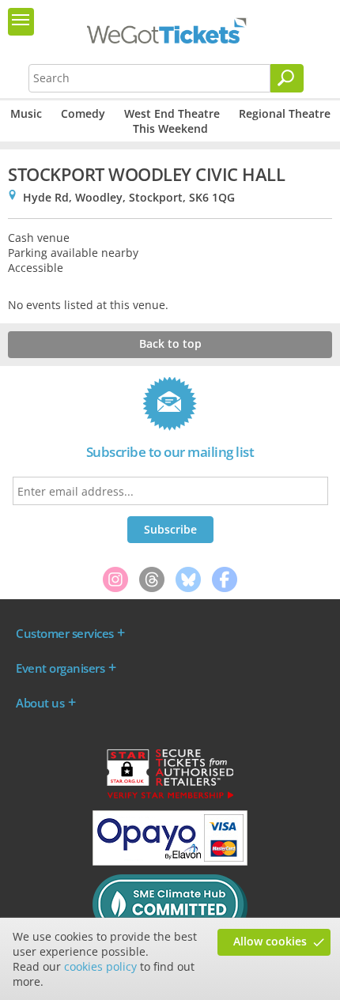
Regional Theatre (285, 113)
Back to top (170, 343)
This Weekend (170, 128)
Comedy (83, 113)
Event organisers (60, 668)
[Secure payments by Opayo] (170, 862)
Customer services (65, 633)
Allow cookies (270, 941)
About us (40, 703)
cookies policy (100, 966)
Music (26, 113)
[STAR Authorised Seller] (170, 798)
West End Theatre (172, 113)
